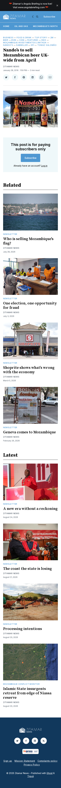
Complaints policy (48, 761)
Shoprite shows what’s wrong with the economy (28, 369)
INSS (43, 40)
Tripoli (30, 776)
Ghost (50, 773)
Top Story (41, 37)
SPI (32, 45)
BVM (13, 40)
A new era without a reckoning (30, 508)
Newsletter (10, 234)
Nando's (8, 45)
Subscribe (49, 16)
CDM (21, 40)
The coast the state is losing (27, 568)
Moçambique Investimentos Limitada (24, 42)
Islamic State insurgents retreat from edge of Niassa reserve (27, 693)
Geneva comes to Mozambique (29, 432)
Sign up (7, 761)
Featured (32, 40)
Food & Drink (24, 37)
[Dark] (33, 16)
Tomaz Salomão (47, 45)
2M (51, 37)
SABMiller (22, 45)
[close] (57, 5)
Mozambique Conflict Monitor (21, 684)
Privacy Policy (32, 764)
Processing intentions (22, 628)
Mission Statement (25, 761)
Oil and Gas (21, 26)
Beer (5, 40)
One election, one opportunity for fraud (30, 305)
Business (8, 37)
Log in (44, 165)
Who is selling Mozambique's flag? (28, 241)
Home (6, 26)
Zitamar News (11, 66)
